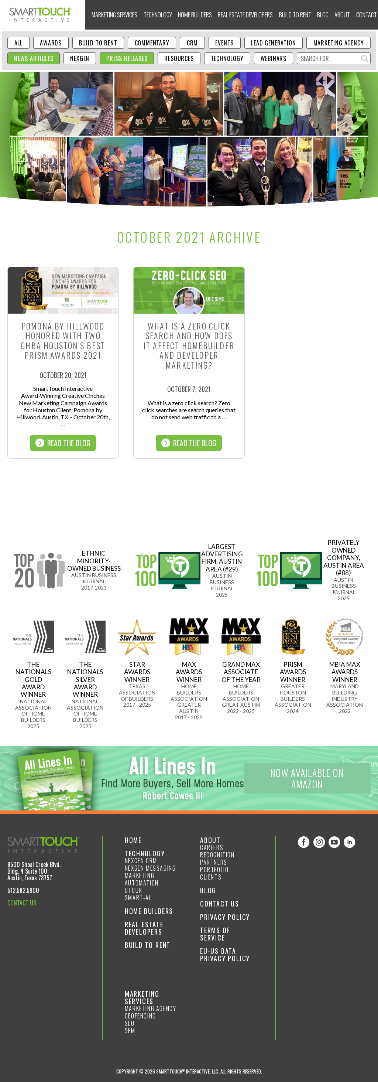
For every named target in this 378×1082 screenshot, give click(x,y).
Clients (210, 877)
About (342, 14)
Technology (158, 14)
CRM (192, 42)
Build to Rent (295, 14)
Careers (211, 847)
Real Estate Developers (245, 14)
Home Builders (195, 14)
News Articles (33, 58)
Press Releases (126, 58)
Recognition (217, 854)
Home (133, 840)
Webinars (273, 58)
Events (224, 42)
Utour (133, 890)
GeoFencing (140, 1015)
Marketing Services (114, 14)
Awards (51, 42)
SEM (130, 1030)
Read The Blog (68, 442)
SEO (130, 1023)
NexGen (79, 58)
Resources (178, 58)
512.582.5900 (23, 890)
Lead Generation (273, 42)
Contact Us (219, 903)
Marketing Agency (338, 42)
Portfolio (214, 869)
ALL (18, 42)
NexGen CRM (141, 860)
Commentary (152, 42)
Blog (323, 14)
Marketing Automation (142, 879)
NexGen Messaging (150, 868)
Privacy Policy (225, 917)
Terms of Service (215, 933)
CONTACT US (21, 902)
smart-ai (138, 897)
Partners (213, 862)
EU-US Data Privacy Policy (225, 954)
